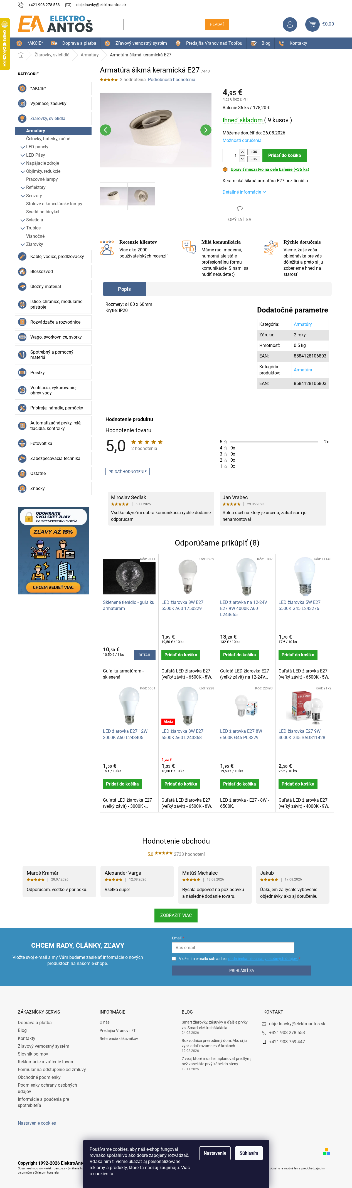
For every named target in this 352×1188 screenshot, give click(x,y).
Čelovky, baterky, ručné (48, 138)
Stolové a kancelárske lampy (54, 203)
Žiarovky (34, 244)
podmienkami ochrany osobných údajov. (263, 958)
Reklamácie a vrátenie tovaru (46, 1061)
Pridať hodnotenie (128, 471)
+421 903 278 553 (287, 1032)
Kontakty (26, 1038)
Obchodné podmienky (39, 1077)
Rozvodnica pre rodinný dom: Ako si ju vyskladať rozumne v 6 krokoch (214, 1043)
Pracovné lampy (42, 179)
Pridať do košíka (284, 155)
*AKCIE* (38, 88)
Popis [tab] (124, 289)
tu (111, 1173)
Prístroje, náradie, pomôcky (56, 408)
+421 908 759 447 (287, 1041)
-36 (254, 159)
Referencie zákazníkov (119, 1038)
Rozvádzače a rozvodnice (55, 322)
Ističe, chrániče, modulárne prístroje (56, 304)
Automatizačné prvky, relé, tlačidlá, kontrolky (55, 425)
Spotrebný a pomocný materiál (51, 354)
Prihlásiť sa (241, 970)
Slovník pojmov (33, 1054)
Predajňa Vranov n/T (118, 1030)
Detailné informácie (242, 192)
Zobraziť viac (176, 915)
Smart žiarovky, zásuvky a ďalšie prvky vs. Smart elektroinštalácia (215, 1025)
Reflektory (36, 187)
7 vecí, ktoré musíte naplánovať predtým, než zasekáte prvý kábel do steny (216, 1061)
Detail (145, 655)
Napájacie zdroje (42, 163)
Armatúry (35, 130)
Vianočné (35, 236)
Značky (37, 488)
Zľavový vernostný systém (43, 1046)
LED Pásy (35, 155)
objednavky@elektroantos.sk (297, 1023)
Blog (22, 1030)
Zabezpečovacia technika (55, 458)
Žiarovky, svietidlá (47, 118)
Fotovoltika (41, 443)
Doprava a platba (35, 1022)
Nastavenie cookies (37, 1123)
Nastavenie (215, 1153)
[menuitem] (29, 43)
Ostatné (38, 473)
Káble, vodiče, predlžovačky (57, 256)
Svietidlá (34, 219)
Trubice (33, 228)
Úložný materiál (45, 286)
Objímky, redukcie (43, 171)
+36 (254, 152)
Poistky (37, 372)
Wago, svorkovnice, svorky (56, 337)
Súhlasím (249, 1153)
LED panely (37, 146)
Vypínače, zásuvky (48, 103)
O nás (105, 1022)
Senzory (34, 195)
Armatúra (303, 369)
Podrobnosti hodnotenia (171, 79)
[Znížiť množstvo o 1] (242, 159)
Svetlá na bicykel (42, 211)
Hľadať (217, 24)
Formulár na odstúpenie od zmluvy (52, 1069)
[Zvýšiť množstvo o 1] (242, 152)
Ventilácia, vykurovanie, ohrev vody (53, 390)
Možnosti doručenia (242, 140)
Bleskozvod (41, 271)
